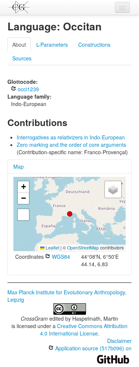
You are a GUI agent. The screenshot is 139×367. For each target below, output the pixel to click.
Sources (22, 58)
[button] (69, 214)
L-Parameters (52, 44)
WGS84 (60, 256)
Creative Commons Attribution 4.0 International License (84, 329)
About (19, 44)
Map (18, 166)
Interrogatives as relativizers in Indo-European (71, 137)
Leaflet (51, 247)
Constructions (94, 44)
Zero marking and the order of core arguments (71, 144)
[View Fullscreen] (23, 214)
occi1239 (27, 89)
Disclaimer (119, 340)
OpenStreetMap (83, 247)
